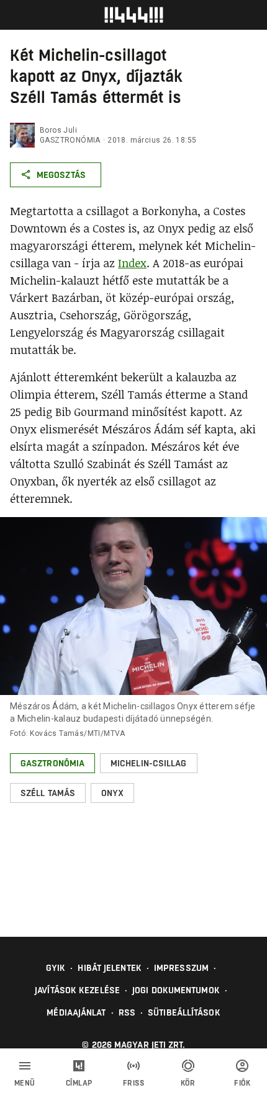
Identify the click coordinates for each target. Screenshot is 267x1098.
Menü (24, 1083)
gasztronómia (70, 140)
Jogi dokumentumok (176, 990)
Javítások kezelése (77, 990)
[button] (52, 763)
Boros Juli (58, 130)
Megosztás (61, 175)
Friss (134, 1083)
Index (132, 262)
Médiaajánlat (76, 1012)
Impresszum (181, 968)
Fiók (242, 1083)
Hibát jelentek (109, 968)
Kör (188, 1083)
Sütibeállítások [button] (184, 1012)
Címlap (79, 1083)
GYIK (55, 968)
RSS (127, 1012)
